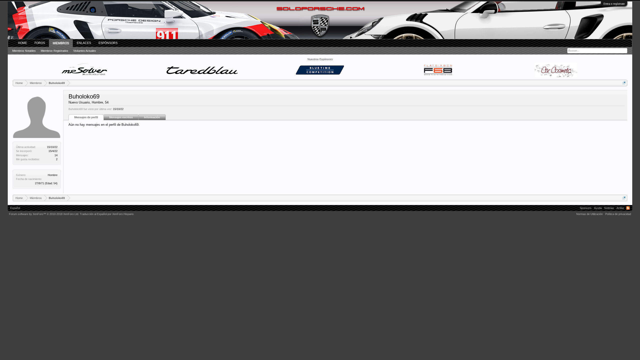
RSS (628, 208)
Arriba (620, 208)
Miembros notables (24, 50)
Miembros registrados (54, 50)
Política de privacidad (618, 214)
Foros (39, 43)
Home (22, 43)
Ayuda (598, 208)
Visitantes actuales (84, 50)
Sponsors (586, 208)
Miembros (61, 43)
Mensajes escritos (121, 117)
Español (15, 208)
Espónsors (108, 43)
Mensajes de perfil (86, 117)
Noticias (609, 208)
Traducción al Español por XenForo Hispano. (107, 214)
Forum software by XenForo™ (44, 214)
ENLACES (84, 43)
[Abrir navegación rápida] (624, 82)
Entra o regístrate (614, 3)
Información (152, 117)
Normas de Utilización (589, 214)
